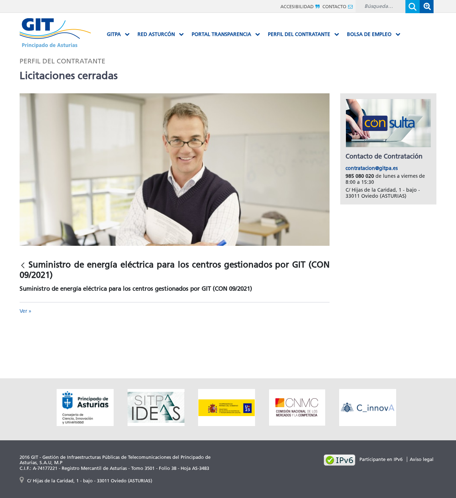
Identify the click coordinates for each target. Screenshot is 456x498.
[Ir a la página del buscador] (426, 6)
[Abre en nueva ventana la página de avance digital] (226, 407)
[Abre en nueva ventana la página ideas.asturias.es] (156, 407)
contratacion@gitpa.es (372, 168)
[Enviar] (412, 6)
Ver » (25, 311)
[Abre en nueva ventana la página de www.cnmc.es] (297, 407)
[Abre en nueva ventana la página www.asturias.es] (85, 407)
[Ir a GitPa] (55, 33)
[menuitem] (118, 34)
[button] (426, 6)
